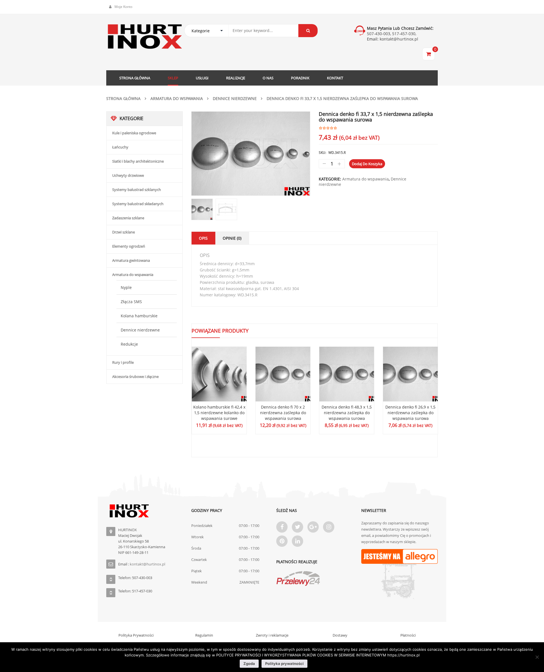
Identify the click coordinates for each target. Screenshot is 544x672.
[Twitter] (297, 527)
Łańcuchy (120, 147)
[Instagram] (328, 527)
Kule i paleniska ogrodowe (134, 132)
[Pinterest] (282, 541)
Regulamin (204, 635)
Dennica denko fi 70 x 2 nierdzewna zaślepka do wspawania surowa (283, 412)
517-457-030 (403, 33)
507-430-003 (378, 33)
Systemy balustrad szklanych (136, 189)
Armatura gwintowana (131, 260)
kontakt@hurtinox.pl (398, 39)
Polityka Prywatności (136, 635)
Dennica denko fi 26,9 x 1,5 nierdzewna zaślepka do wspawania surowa (410, 412)
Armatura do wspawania (176, 98)
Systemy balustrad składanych (137, 203)
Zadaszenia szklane (128, 217)
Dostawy (340, 635)
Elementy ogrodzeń (128, 246)
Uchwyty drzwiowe (128, 175)
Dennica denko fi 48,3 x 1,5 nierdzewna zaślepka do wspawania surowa (347, 412)
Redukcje (129, 344)
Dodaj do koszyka (367, 163)
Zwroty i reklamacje (272, 635)
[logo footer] (144, 511)
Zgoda (249, 663)
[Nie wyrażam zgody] (537, 657)
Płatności (408, 635)
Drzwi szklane (123, 232)
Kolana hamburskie (139, 315)
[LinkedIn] (297, 541)
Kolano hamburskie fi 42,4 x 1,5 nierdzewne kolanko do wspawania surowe (219, 412)
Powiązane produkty (220, 330)
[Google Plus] (313, 527)
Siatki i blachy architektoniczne (138, 161)
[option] (251, 153)
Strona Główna (123, 98)
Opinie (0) (232, 238)
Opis (203, 238)
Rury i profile (123, 362)
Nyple (126, 287)
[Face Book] (282, 527)
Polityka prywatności (284, 663)
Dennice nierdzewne (235, 98)
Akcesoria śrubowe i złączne (135, 376)
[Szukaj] (308, 30)
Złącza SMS (131, 301)
